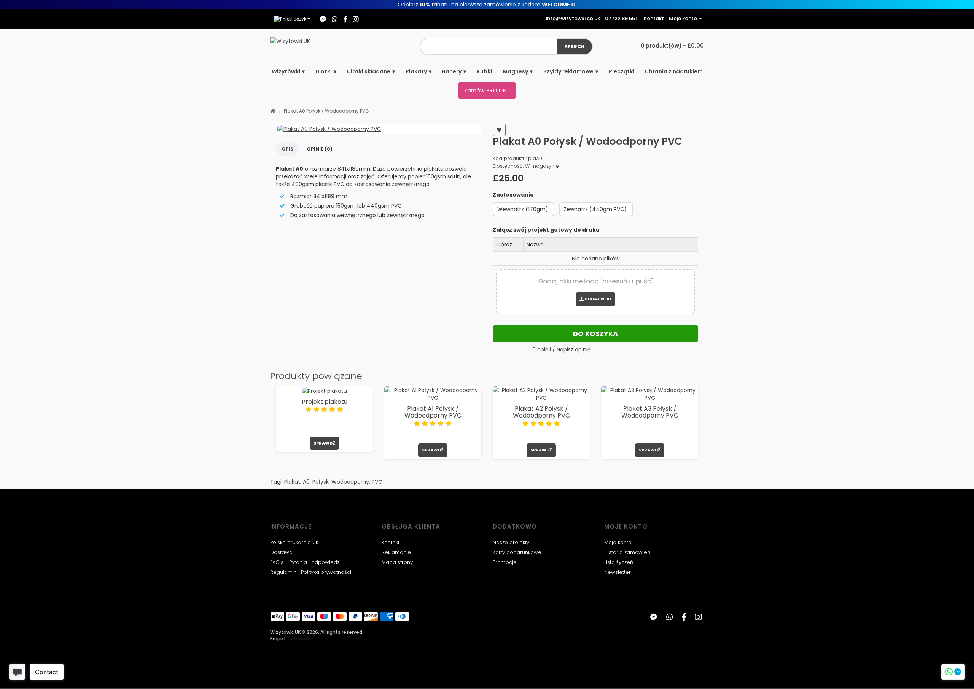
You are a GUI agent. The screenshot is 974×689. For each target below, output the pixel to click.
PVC (377, 482)
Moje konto (618, 542)
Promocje (505, 562)
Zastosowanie (513, 194)
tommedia (300, 638)
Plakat (292, 482)
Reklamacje (396, 552)
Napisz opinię (574, 349)
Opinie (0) (320, 149)
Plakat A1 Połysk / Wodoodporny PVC (433, 412)
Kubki (484, 71)
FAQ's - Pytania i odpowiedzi (305, 562)
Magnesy (515, 71)
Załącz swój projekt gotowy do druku (546, 229)
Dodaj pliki (597, 299)
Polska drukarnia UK (294, 542)
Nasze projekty (511, 542)
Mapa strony (397, 562)
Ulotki (323, 71)
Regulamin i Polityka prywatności (310, 572)
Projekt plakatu (324, 401)
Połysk (320, 482)
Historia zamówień (627, 552)
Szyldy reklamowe (568, 71)
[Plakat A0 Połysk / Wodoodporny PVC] (378, 129)
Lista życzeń (618, 562)
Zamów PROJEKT (487, 90)
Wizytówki (286, 71)
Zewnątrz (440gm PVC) (595, 209)
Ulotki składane (368, 71)
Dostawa (281, 552)
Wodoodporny (350, 482)
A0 (306, 482)
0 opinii (541, 349)
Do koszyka (595, 333)
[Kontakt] (953, 672)
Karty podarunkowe (517, 552)
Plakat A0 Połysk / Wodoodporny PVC (326, 111)
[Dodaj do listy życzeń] (499, 130)
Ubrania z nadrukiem (674, 71)
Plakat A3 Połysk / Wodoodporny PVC (649, 412)
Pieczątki (621, 71)
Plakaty (416, 71)
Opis (287, 149)
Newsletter (617, 572)
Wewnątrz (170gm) (522, 209)
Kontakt (390, 542)
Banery (452, 71)
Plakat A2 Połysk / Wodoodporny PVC (541, 412)
